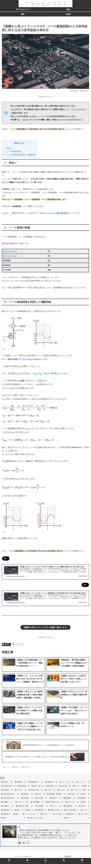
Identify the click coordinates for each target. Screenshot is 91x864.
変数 (23, 381)
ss (19, 826)
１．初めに (7, 148)
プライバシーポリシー (23, 856)
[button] (84, 514)
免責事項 (67, 856)
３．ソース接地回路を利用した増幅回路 (19, 155)
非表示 (21, 143)
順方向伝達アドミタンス (18, 359)
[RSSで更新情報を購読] (28, 842)
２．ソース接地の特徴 (12, 151)
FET (4, 172)
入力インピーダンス (10, 251)
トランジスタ (18, 644)
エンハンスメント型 (50, 213)
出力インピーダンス (10, 256)
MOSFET (64, 213)
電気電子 (7, 644)
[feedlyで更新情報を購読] (23, 842)
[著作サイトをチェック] (19, 842)
